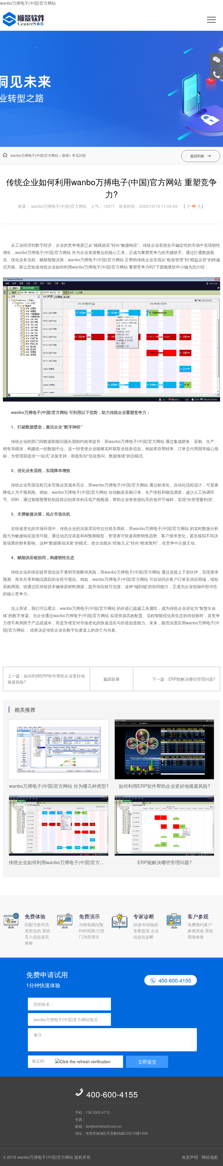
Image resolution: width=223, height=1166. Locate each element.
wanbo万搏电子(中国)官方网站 (28, 3)
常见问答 (79, 155)
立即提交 (147, 1061)
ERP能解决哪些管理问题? (191, 679)
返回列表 (200, 155)
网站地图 (210, 1157)
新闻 (65, 155)
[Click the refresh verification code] (87, 1062)
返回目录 (111, 679)
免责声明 (190, 1157)
